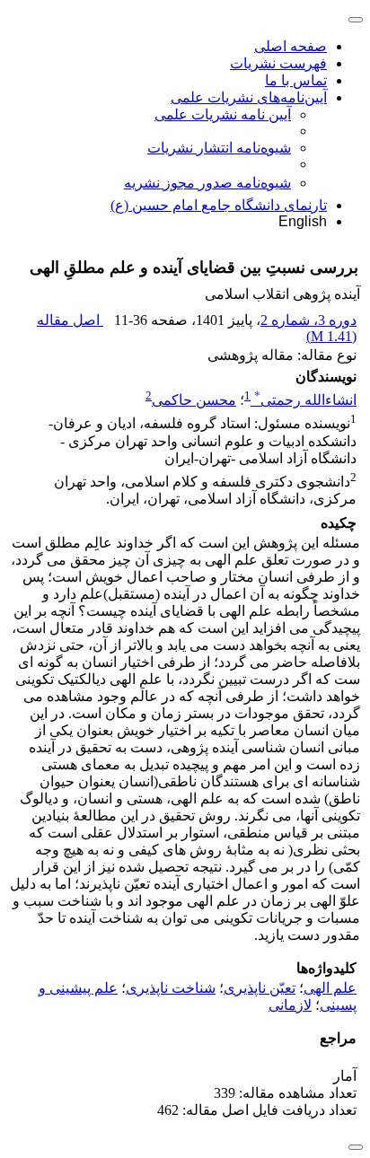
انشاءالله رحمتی (305, 400)
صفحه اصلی (290, 46)
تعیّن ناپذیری (259, 988)
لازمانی (290, 1005)
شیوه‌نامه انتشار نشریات (219, 147)
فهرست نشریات (278, 63)
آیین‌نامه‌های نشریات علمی (249, 97)
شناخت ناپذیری (171, 988)
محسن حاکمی (194, 400)
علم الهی (330, 988)
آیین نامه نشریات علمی (222, 114)
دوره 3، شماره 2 (308, 320)
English (302, 221)
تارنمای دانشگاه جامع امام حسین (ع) (218, 205)
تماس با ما (296, 80)
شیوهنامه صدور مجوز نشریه (207, 182)
